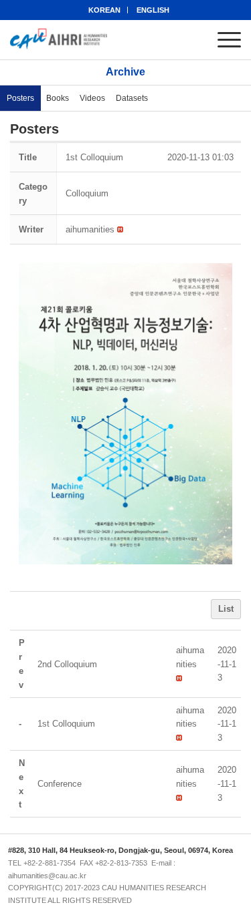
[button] (90, 229)
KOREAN (104, 10)
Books (57, 98)
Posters (20, 98)
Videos (92, 98)
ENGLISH (153, 10)
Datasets (132, 98)
